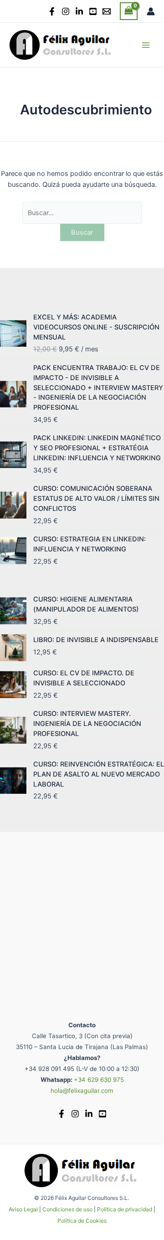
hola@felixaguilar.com (82, 1090)
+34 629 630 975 (99, 1079)
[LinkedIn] (79, 11)
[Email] (106, 11)
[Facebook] (52, 11)
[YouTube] (93, 11)
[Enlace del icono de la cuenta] (151, 11)
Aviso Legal (23, 1209)
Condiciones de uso (67, 1209)
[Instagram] (66, 11)
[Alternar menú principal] (146, 45)
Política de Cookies (82, 1220)
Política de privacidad (124, 1209)
